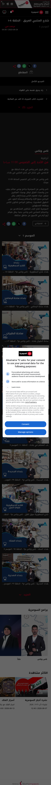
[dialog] (26, 392)
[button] (25, 387)
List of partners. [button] (31, 402)
